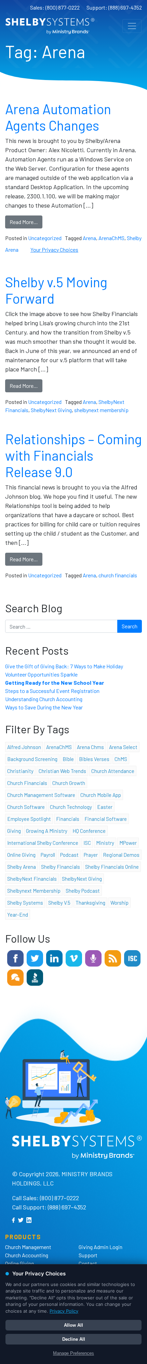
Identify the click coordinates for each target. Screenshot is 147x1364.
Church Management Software (41, 795)
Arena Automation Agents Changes (58, 117)
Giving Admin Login (100, 1247)
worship (119, 903)
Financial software (105, 819)
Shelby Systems (25, 903)
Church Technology (71, 807)
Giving (14, 831)
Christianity (20, 771)
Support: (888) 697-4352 (114, 7)
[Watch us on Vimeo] (74, 957)
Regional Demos (121, 855)
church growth (68, 783)
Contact (88, 1263)
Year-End (17, 914)
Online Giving (19, 1263)
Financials (67, 819)
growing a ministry (46, 831)
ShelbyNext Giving (51, 410)
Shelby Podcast (83, 891)
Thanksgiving (90, 903)
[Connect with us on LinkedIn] (54, 957)
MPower (128, 843)
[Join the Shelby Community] (15, 976)
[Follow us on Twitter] (35, 957)
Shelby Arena (21, 867)
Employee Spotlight (29, 819)
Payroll (48, 855)
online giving (21, 855)
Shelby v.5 (59, 903)
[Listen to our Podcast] (93, 957)
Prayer (91, 855)
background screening (32, 759)
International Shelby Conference (42, 843)
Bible (68, 759)
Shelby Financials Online (112, 867)
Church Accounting (26, 1255)
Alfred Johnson (24, 747)
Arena (89, 238)
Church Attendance (112, 771)
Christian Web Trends (62, 771)
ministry (105, 843)
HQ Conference (89, 831)
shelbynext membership (101, 410)
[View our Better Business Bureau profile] (35, 976)
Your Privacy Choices (54, 249)
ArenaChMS (111, 238)
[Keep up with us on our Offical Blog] (113, 957)
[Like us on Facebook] (15, 957)
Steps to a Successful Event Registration (52, 690)
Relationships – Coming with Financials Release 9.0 (73, 455)
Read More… (24, 222)
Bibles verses (94, 759)
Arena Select (123, 747)
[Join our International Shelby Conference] (132, 957)
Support (88, 1255)
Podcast (69, 855)
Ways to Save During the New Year (44, 707)
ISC (87, 843)
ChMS (121, 759)
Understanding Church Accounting (43, 699)
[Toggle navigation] (132, 26)
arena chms (90, 747)
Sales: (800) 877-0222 (55, 7)
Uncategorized (45, 238)
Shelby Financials (60, 867)
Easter (104, 807)
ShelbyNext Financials (32, 879)
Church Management (28, 1247)
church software (26, 807)
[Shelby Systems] (49, 26)
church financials (117, 575)
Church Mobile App (100, 795)
